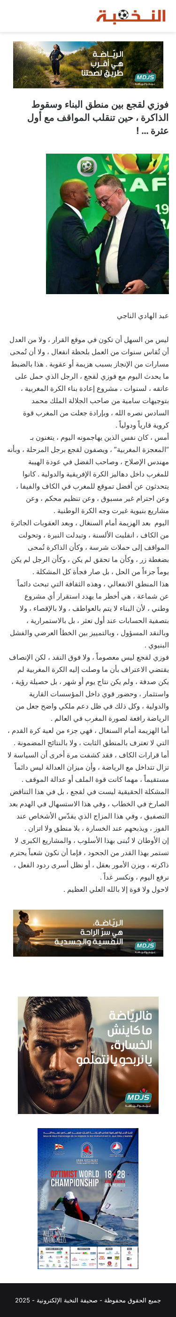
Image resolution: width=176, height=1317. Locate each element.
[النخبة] (131, 16)
